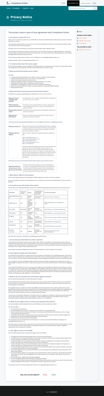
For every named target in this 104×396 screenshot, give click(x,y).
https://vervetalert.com (28, 143)
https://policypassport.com (29, 140)
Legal (31, 8)
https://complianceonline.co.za (30, 137)
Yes (54, 375)
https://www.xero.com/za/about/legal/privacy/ (54, 209)
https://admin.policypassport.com (30, 142)
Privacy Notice (83, 38)
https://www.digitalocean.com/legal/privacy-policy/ (54, 203)
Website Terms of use (85, 40)
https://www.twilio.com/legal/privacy (52, 221)
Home (63, 3)
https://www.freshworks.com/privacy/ (52, 226)
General (25, 8)
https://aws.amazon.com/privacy (51, 197)
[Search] (95, 8)
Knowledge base (73, 3)
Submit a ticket (85, 3)
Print (80, 32)
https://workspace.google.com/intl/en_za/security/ (55, 217)
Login (94, 3)
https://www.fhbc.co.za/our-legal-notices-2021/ (55, 213)
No (46, 375)
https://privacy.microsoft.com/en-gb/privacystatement (52, 231)
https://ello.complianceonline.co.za (31, 139)
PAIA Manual (82, 43)
